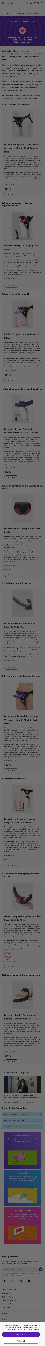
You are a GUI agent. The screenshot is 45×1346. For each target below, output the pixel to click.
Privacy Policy (27, 1329)
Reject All (21, 1341)
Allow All (21, 1334)
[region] (22, 1334)
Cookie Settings (11, 1329)
